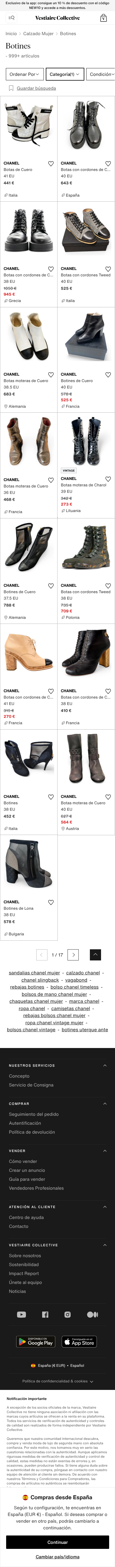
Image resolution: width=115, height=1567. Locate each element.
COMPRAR (19, 1104)
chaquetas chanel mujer (36, 1001)
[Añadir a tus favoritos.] (50, 163)
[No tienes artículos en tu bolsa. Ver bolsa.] (103, 18)
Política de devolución (32, 1132)
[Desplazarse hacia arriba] (95, 954)
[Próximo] (73, 954)
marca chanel (84, 1001)
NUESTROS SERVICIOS (32, 1065)
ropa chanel (32, 1008)
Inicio (11, 33)
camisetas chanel (70, 1008)
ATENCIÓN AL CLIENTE (32, 1207)
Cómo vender (23, 1161)
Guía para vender (27, 1179)
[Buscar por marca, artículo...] (11, 18)
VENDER (17, 1151)
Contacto (18, 1226)
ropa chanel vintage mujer (54, 1022)
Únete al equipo (25, 1282)
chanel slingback (40, 980)
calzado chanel (83, 972)
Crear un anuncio (27, 1170)
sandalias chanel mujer (34, 972)
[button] (103, 18)
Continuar (57, 1542)
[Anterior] (41, 954)
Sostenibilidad (24, 1264)
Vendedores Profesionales (36, 1188)
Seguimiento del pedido (34, 1114)
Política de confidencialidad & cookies (54, 1381)
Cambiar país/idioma (58, 1556)
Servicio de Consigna (31, 1084)
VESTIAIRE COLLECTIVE (33, 1245)
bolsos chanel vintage (31, 1029)
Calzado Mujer (38, 33)
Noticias (17, 1291)
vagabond (76, 980)
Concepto (19, 1076)
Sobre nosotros (25, 1255)
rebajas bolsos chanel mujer (54, 1015)
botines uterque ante (85, 1029)
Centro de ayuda (26, 1217)
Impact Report (24, 1273)
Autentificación (25, 1123)
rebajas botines (27, 987)
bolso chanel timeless (75, 987)
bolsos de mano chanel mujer (54, 994)
